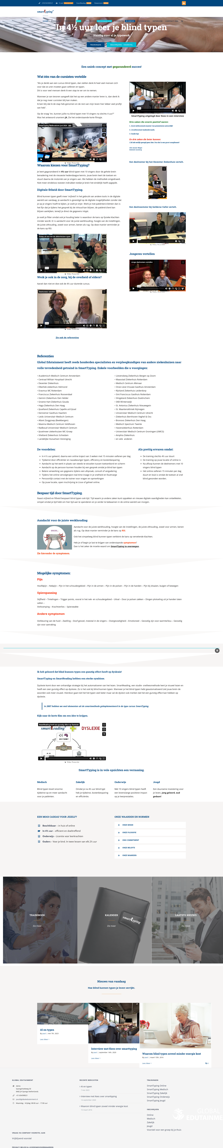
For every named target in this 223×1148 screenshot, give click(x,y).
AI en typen (69, 1013)
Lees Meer (44, 1039)
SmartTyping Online (156, 1085)
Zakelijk (150, 1122)
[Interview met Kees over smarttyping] (124, 1023)
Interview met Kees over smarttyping (120, 1023)
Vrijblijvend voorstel (22, 1138)
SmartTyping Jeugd (156, 1100)
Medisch (151, 1118)
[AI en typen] (73, 1013)
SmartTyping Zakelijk (157, 1093)
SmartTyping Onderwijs (158, 1096)
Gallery (76, 1013)
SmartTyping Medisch (157, 1089)
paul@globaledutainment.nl (27, 1099)
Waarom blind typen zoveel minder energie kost (172, 1025)
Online (150, 1115)
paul (44, 1033)
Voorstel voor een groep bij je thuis (164, 1129)
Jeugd (149, 1126)
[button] (182, 21)
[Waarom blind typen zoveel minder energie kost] (175, 1025)
